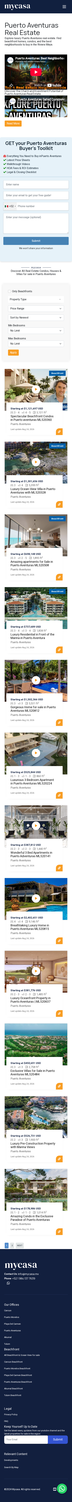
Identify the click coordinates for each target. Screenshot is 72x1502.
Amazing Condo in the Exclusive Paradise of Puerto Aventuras (32, 1218)
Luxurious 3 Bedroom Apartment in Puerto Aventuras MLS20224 (32, 782)
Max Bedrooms (17, 339)
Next (19, 1245)
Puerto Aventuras (12, 1330)
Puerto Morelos (11, 1317)
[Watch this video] (36, 389)
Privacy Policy (10, 1414)
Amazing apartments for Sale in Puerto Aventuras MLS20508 (32, 564)
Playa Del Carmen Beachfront (18, 1375)
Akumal (8, 1337)
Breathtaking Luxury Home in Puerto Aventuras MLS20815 (30, 927)
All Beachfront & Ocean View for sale (22, 1355)
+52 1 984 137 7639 (23, 1278)
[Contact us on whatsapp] (8, 1283)
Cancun (7, 1310)
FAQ (6, 1421)
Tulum (7, 1344)
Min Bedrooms (16, 326)
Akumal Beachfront (13, 1388)
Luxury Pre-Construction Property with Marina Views (33, 1145)
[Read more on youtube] (54, 1489)
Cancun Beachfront (13, 1361)
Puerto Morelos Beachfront (17, 1368)
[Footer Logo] (21, 1265)
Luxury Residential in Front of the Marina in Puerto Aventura (32, 636)
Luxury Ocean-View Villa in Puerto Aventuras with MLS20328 (33, 491)
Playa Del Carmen (12, 1323)
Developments (11, 1460)
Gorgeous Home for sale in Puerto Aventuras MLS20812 (33, 709)
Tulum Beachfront (12, 1395)
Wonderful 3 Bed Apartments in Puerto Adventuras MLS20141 (31, 854)
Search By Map (11, 1467)
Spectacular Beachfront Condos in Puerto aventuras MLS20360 (32, 418)
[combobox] (10, 206)
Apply (13, 353)
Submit (36, 241)
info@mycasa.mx (28, 1274)
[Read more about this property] (59, 431)
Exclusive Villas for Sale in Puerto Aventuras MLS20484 (33, 1073)
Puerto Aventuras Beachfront (18, 1381)
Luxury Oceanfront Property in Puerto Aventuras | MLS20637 (31, 1000)
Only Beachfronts (22, 291)
